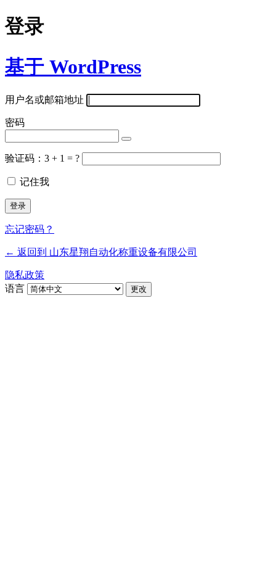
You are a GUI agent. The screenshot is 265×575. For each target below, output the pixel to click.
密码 (15, 122)
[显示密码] (126, 139)
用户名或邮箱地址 (44, 99)
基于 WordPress (73, 67)
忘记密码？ (29, 229)
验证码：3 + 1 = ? (43, 158)
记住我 (34, 181)
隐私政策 (24, 275)
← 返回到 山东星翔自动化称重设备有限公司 (101, 252)
